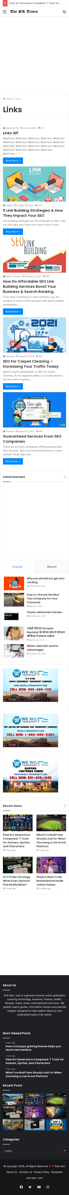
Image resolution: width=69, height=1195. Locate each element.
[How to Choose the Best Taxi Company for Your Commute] (14, 600)
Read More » (13, 160)
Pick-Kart (60, 1166)
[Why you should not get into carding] (14, 583)
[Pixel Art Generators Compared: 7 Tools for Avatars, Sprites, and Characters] (18, 823)
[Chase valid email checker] (14, 617)
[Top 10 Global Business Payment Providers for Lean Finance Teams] (56, 1112)
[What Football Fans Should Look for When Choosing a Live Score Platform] (51, 823)
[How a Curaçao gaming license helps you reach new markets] (13, 1099)
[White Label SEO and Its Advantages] (14, 651)
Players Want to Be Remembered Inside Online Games (49, 880)
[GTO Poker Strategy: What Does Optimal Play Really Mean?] (18, 865)
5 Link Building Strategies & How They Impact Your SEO (33, 213)
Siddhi (9, 205)
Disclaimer (57, 1172)
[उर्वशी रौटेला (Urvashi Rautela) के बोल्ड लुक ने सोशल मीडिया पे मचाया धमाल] (14, 633)
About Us (11, 1172)
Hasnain (10, 356)
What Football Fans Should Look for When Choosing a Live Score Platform (51, 840)
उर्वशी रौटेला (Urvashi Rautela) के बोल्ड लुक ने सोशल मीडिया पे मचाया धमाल (46, 632)
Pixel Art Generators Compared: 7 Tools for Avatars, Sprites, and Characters (16, 840)
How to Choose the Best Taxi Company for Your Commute (43, 598)
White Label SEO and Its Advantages (42, 648)
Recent (51, 566)
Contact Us (25, 1172)
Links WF (10, 133)
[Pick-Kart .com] (24, 11)
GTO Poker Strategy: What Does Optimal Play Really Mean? (17, 880)
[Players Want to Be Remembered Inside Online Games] (51, 865)
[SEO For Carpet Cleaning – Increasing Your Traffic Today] (34, 335)
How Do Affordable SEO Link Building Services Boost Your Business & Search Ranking (29, 286)
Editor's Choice (13, 276)
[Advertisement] (34, 56)
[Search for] (64, 13)
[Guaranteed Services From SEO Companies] (34, 409)
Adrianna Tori (12, 128)
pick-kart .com (34, 1177)
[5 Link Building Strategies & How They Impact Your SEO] (34, 184)
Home (9, 98)
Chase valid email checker (44, 612)
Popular (18, 566)
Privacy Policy (41, 1172)
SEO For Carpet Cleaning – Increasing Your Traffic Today (31, 364)
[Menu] (4, 13)
